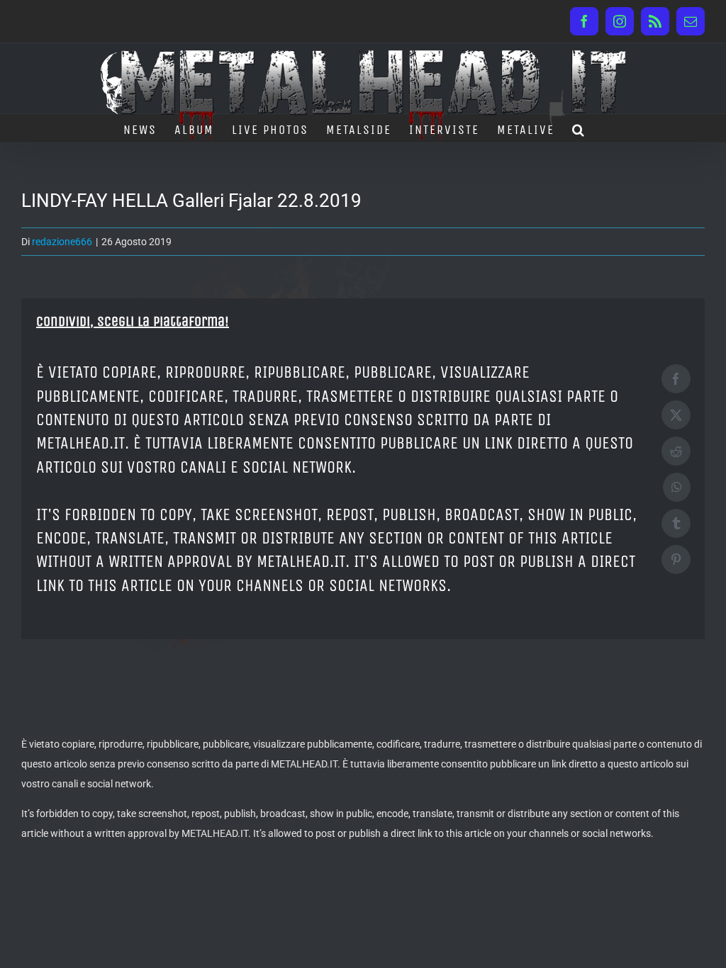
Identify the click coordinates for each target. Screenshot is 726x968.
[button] (579, 128)
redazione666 (62, 241)
